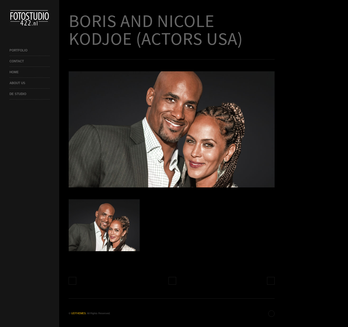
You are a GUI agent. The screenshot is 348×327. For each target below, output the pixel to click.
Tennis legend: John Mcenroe (271, 281)
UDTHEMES (78, 313)
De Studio (17, 94)
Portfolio (18, 50)
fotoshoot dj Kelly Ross (72, 281)
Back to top (271, 313)
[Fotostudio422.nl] (29, 17)
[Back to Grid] (172, 281)
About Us (17, 83)
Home (14, 72)
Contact (16, 61)
